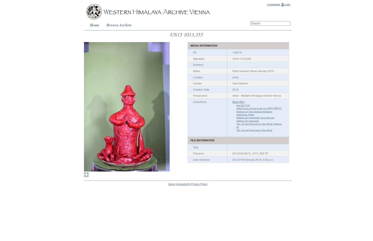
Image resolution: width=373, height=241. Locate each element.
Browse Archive (119, 25)
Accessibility (183, 184)
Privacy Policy (199, 184)
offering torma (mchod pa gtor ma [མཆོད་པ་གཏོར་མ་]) (259, 108)
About (171, 184)
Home (94, 25)
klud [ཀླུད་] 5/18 (243, 105)
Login (287, 4)
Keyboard (275, 4)
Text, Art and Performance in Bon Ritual (254, 130)
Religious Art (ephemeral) (247, 120)
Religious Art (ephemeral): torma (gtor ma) (255, 117)
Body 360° (238, 102)
